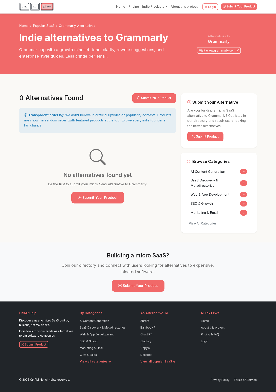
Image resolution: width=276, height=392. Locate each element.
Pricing (134, 6)
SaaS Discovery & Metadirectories (218, 183)
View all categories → (95, 361)
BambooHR (147, 327)
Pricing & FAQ (210, 334)
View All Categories (203, 223)
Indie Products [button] (153, 6)
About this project (184, 6)
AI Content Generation (218, 172)
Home (120, 6)
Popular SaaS (43, 26)
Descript (146, 354)
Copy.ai (145, 348)
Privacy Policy (220, 379)
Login (211, 6)
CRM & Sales (88, 354)
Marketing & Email (218, 213)
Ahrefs (144, 320)
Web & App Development (218, 194)
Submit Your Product (240, 6)
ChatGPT (146, 334)
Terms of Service (245, 379)
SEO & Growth (218, 203)
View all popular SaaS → (158, 361)
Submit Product (207, 136)
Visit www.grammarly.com (217, 50)
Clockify (145, 341)
